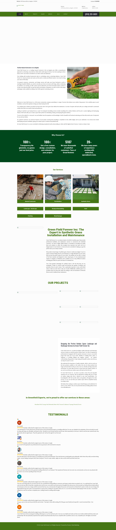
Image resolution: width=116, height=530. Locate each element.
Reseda (76, 404)
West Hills (56, 404)
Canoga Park (45, 404)
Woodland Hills (38, 404)
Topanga (71, 404)
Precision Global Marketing (73, 525)
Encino (79, 404)
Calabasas (66, 404)
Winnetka (51, 404)
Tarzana (61, 404)
